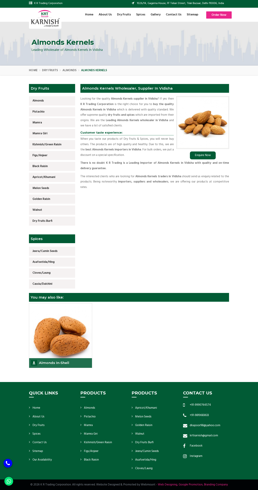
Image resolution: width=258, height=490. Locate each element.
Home (89, 14)
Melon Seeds (40, 188)
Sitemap (192, 14)
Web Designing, (168, 484)
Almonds (69, 70)
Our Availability (42, 459)
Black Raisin (40, 166)
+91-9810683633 (199, 415)
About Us (105, 14)
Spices (140, 14)
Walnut (37, 210)
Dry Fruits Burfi (42, 221)
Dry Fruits (124, 14)
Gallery (156, 14)
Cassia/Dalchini (42, 284)
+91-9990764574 (200, 405)
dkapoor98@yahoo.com (205, 425)
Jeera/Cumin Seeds (45, 251)
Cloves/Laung (41, 273)
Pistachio (38, 111)
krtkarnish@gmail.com (204, 435)
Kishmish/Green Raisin (46, 144)
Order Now (218, 15)
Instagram (196, 456)
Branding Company (216, 484)
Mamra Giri (39, 133)
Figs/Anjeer (40, 155)
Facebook (196, 445)
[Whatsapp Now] (8, 481)
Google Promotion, (191, 484)
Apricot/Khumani (43, 177)
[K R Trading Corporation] (45, 18)
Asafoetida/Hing (43, 262)
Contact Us (173, 14)
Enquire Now (203, 155)
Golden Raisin (41, 199)
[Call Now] (8, 465)
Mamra (37, 122)
